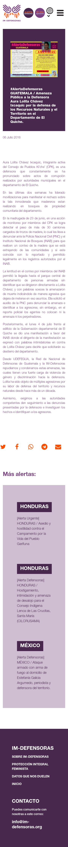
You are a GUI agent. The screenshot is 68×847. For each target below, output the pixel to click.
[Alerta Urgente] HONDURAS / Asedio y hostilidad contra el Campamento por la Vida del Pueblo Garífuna (34, 531)
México (30, 646)
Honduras (34, 507)
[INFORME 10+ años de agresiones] (40, 13)
